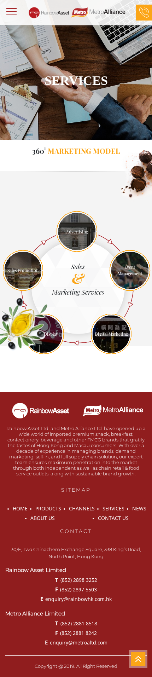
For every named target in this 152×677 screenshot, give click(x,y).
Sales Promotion (23, 270)
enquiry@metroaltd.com (76, 642)
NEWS (139, 508)
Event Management (130, 270)
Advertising (77, 232)
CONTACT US (113, 518)
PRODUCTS (48, 508)
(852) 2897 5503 (76, 589)
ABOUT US (42, 518)
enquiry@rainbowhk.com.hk (76, 598)
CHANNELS (82, 508)
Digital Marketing (111, 334)
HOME (20, 508)
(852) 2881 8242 (76, 632)
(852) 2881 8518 (76, 623)
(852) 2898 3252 (76, 579)
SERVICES (113, 508)
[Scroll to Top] (138, 659)
